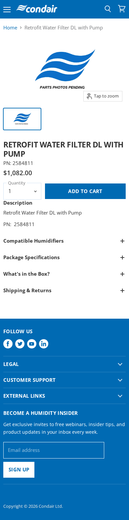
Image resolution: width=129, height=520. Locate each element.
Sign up (19, 469)
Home (10, 27)
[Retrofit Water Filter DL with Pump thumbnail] (22, 119)
